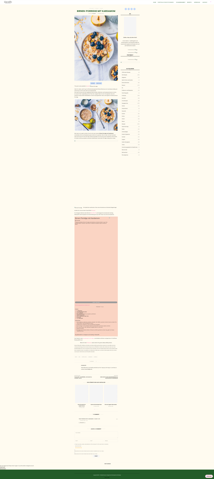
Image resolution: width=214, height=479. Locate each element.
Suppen (130, 139)
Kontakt (205, 2)
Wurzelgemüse (130, 155)
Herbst (130, 105)
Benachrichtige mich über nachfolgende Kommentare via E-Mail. (89, 451)
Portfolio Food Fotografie (166, 2)
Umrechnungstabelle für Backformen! (82, 305)
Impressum (197, 2)
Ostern (130, 118)
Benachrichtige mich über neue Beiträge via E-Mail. (86, 453)
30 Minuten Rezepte (130, 72)
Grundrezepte (130, 100)
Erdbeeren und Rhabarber (130, 90)
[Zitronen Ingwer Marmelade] (110, 394)
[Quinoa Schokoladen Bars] (96, 394)
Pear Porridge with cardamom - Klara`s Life (89, 418)
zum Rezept (93, 83)
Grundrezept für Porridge (88, 338)
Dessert (130, 85)
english (88, 86)
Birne (76, 356)
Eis (130, 87)
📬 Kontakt (209, 476)
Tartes (130, 144)
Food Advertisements (131, 49)
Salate (130, 129)
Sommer (130, 136)
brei (79, 356)
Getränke (130, 98)
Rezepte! (93, 210)
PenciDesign (119, 475)
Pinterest (89, 342)
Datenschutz (3, 468)
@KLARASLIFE (93, 213)
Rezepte (189, 2)
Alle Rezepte (91, 8)
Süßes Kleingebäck (130, 142)
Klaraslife (94, 13)
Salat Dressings (130, 126)
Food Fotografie (130, 93)
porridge (95, 356)
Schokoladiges (130, 131)
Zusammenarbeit (180, 2)
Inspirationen (130, 108)
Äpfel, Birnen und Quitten (130, 80)
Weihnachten (130, 152)
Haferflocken (84, 356)
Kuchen (130, 113)
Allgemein (130, 77)
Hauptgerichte (130, 103)
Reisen (130, 121)
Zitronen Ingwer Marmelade (111, 404)
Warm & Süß (130, 149)
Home (154, 2)
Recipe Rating (78, 446)
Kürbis (130, 116)
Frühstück (96, 8)
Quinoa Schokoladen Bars (96, 404)
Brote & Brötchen (130, 82)
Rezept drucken (96, 302)
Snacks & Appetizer (130, 134)
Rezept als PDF (99, 83)
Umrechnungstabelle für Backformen (130, 147)
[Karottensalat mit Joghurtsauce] (81, 394)
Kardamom (90, 356)
